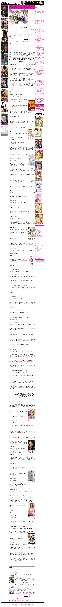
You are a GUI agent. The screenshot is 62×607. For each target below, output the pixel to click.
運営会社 (31, 604)
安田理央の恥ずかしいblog (30, 592)
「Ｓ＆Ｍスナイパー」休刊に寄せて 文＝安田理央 (17, 569)
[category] (39, 226)
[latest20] (39, 7)
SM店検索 (17, 4)
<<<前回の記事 (18, 41)
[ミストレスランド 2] (4, 100)
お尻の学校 (36, 228)
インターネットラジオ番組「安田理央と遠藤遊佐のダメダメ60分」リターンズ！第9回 (39, 9)
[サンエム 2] (4, 40)
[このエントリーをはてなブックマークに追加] (29, 39)
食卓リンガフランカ (38, 232)
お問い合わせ (28, 604)
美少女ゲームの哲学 (38, 248)
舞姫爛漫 (36, 256)
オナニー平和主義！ (38, 252)
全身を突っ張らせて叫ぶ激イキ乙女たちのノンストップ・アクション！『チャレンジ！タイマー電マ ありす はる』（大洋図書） (39, 45)
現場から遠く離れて (38, 249)
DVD (27, 4)
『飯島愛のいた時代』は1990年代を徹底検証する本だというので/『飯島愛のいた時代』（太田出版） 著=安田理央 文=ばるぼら (40, 17)
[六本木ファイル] (4, 52)
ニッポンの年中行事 (38, 231)
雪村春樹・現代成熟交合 (38, 235)
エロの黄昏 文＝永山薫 (13, 572)
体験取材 (24, 4)
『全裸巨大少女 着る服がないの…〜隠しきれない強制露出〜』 (31, 482)
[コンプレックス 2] (4, 76)
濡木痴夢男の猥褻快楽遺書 (39, 236)
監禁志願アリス (37, 242)
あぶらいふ (36, 234)
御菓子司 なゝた (37, 233)
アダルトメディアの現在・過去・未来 (22, 600)
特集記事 (14, 600)
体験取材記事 (37, 227)
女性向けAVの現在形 (38, 258)
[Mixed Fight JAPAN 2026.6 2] (4, 64)
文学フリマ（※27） (22, 154)
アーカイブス (37, 229)
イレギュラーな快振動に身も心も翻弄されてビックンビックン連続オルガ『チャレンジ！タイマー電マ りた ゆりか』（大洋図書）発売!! (39, 72)
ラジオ (24, 602)
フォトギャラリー (37, 230)
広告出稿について (23, 604)
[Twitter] (39, 260)
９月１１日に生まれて (31, 582)
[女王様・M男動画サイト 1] (4, 124)
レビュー (36, 247)
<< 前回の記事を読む (12, 38)
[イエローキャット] (32, 3)
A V (29, 4)
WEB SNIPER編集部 (12, 601)
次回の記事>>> (25, 41)
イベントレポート (37, 257)
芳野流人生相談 (37, 237)
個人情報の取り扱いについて (16, 604)
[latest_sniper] (39, 116)
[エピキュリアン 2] (4, 28)
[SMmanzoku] (4, 88)
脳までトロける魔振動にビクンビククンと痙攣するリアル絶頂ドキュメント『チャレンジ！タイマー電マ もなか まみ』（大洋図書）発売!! (39, 100)
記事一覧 (20, 4)
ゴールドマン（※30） (17, 521)
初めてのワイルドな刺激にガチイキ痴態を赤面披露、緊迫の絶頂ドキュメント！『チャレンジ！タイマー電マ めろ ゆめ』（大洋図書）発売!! (39, 95)
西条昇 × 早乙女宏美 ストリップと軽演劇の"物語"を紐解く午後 (39, 12)
